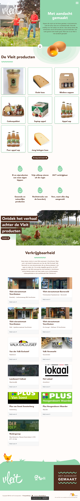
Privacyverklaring (26, 495)
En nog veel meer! (39, 158)
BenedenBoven (42, 495)
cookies (39, 498)
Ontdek (4, 238)
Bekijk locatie (12, 302)
